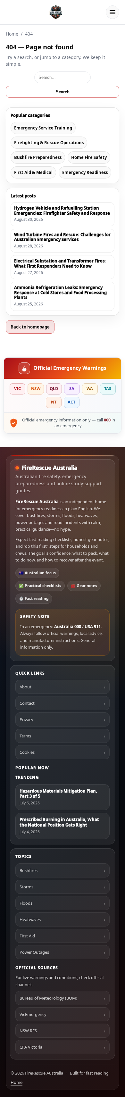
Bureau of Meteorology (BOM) (48, 998)
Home (12, 34)
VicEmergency (33, 1014)
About (25, 687)
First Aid (27, 936)
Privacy (26, 719)
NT (53, 402)
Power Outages (34, 952)
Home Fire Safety (89, 157)
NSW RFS (28, 1031)
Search (63, 91)
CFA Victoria (31, 1047)
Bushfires (29, 870)
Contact (27, 703)
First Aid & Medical (33, 172)
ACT (71, 402)
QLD (54, 388)
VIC (17, 388)
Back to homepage (30, 327)
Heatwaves (30, 919)
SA (71, 388)
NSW (35, 388)
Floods (26, 903)
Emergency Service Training (43, 128)
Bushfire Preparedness (38, 157)
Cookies (27, 752)
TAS (107, 388)
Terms (25, 736)
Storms (26, 887)
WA (90, 388)
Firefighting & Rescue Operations (49, 142)
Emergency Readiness (85, 172)
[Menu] (112, 12)
